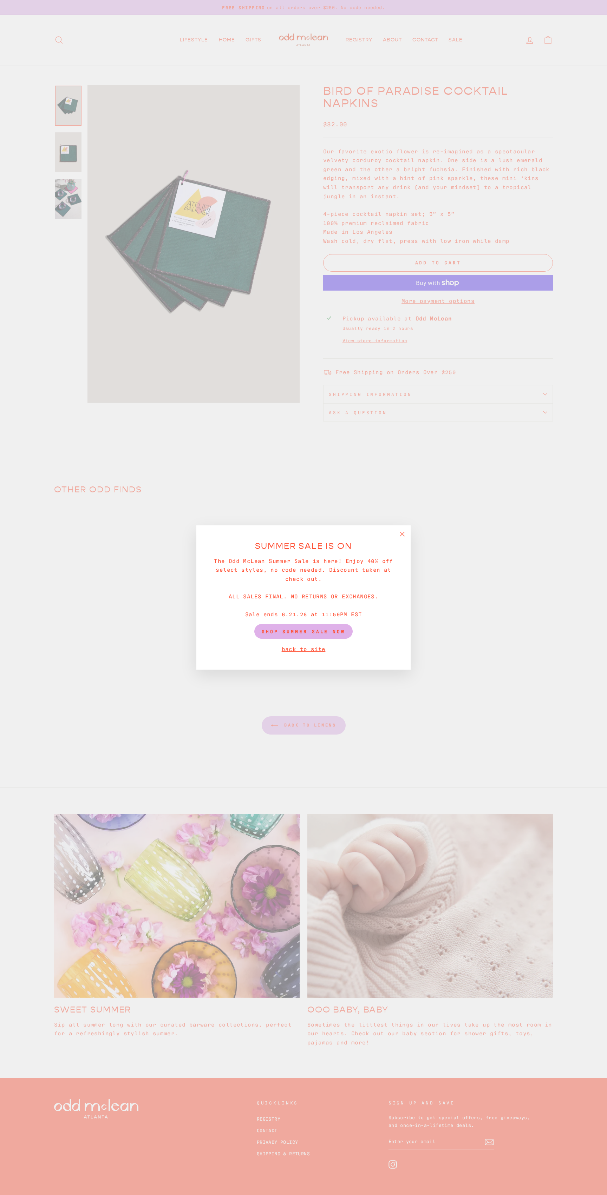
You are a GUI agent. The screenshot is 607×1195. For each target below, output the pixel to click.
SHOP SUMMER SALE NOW (303, 631)
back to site (304, 648)
